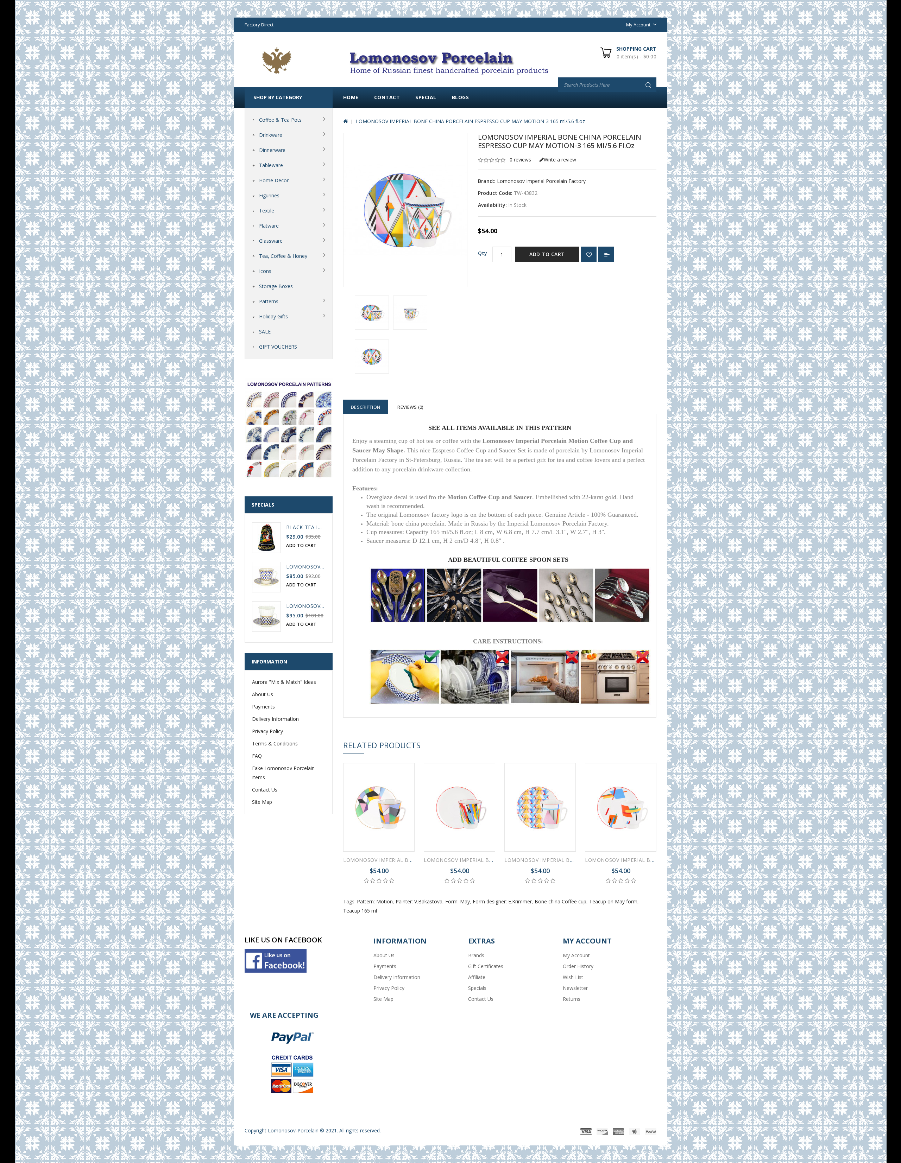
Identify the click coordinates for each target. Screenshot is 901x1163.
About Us (262, 694)
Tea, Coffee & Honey (283, 256)
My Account (576, 955)
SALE (265, 331)
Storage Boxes (276, 286)
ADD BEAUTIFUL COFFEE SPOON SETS (508, 559)
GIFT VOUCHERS (278, 346)
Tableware (271, 165)
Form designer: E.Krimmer (502, 901)
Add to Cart (547, 254)
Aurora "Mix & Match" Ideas (284, 682)
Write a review (560, 159)
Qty (482, 253)
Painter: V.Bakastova (419, 901)
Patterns (268, 301)
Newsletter (575, 988)
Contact (387, 97)
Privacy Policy (267, 731)
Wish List (573, 977)
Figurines (269, 195)
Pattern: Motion (375, 901)
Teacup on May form (613, 901)
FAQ (257, 755)
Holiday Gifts (273, 316)
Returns (571, 999)
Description (365, 407)
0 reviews (520, 159)
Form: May (457, 901)
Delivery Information (275, 719)
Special (425, 97)
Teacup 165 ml (360, 910)
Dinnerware (272, 150)
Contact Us (264, 789)
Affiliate (476, 977)
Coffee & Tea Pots (280, 119)
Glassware (271, 240)
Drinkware (270, 135)
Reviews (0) (410, 407)
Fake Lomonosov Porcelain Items (283, 773)
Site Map (262, 802)
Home (351, 97)
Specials (477, 988)
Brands (476, 955)
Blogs (460, 97)
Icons (265, 271)
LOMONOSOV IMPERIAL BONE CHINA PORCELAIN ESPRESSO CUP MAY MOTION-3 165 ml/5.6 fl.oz (470, 121)
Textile (266, 210)
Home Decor (274, 180)
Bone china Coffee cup (560, 901)
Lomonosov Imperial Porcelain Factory (541, 181)
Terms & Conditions (275, 743)
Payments (263, 706)
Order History (578, 966)
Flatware (269, 225)
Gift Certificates (485, 966)
